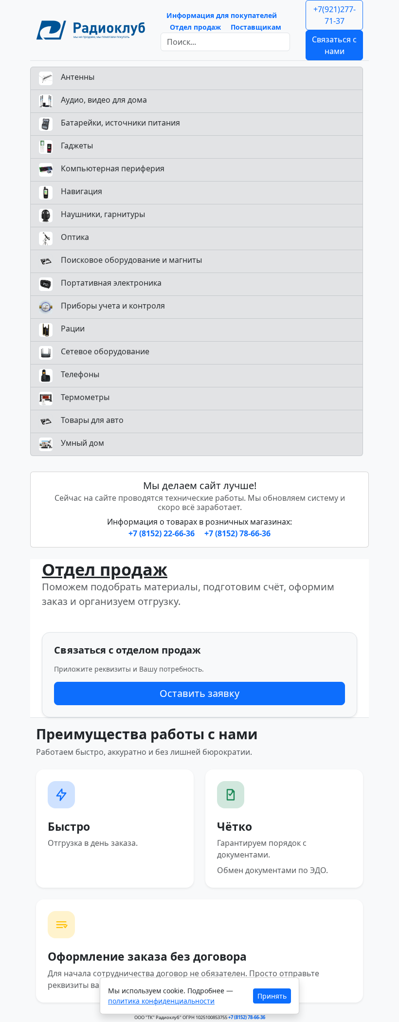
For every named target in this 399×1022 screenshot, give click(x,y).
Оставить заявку (199, 693)
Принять (272, 996)
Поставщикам (256, 27)
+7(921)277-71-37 (334, 15)
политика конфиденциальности (161, 1000)
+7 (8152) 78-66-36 (237, 533)
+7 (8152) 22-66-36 (162, 533)
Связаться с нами (334, 45)
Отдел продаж (195, 27)
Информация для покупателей (221, 15)
